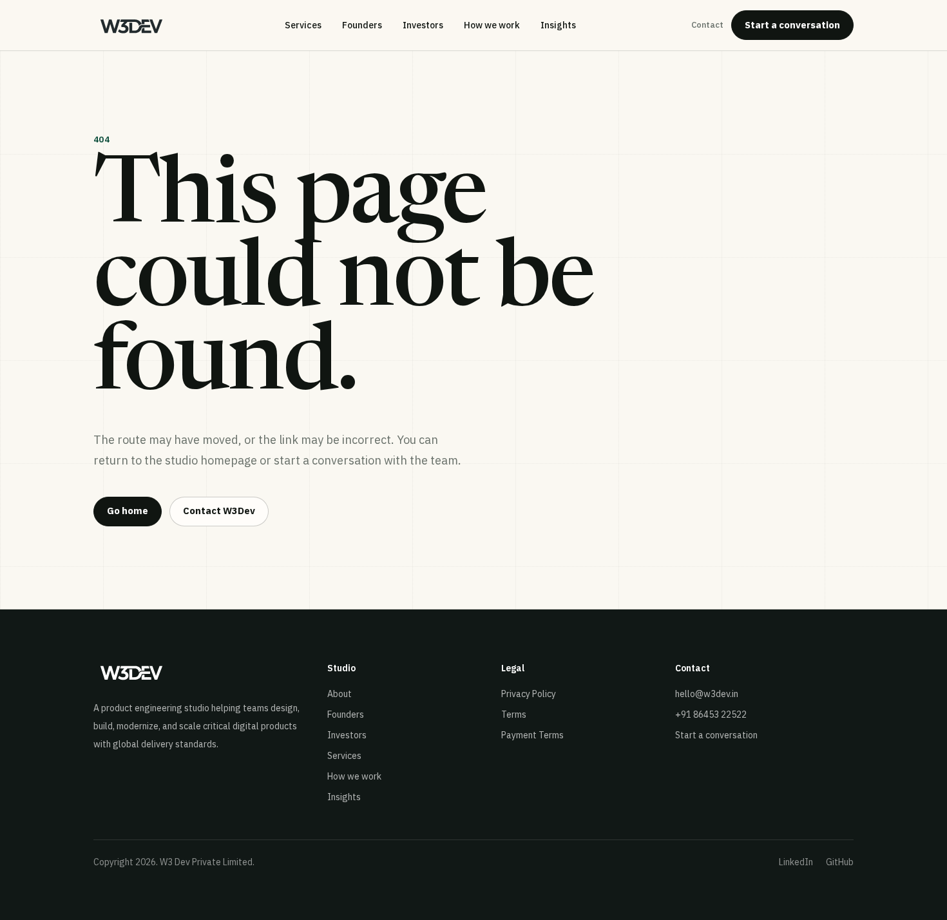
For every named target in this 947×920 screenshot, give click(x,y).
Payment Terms (532, 735)
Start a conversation (792, 25)
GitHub (840, 862)
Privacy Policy (528, 694)
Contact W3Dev (219, 510)
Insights (558, 25)
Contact (707, 24)
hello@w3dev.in (706, 694)
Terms (513, 714)
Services (303, 25)
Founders (362, 25)
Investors (423, 25)
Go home (127, 510)
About (339, 694)
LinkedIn (796, 862)
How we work (492, 25)
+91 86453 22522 (711, 714)
